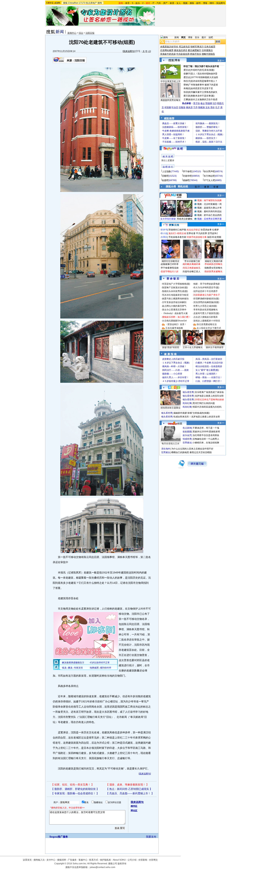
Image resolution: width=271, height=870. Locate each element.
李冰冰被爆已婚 (192, 261)
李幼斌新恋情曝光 (213, 264)
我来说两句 (128, 51)
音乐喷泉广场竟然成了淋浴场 (209, 392)
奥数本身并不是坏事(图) (202, 95)
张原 (186, 92)
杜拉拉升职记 (193, 229)
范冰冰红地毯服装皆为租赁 (175, 295)
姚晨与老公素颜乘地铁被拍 (175, 298)
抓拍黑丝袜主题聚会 (170, 408)
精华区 (134, 806)
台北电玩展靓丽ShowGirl (174, 320)
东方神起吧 (209, 176)
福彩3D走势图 (214, 237)
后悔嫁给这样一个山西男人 (206, 439)
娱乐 (138, 3)
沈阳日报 (90, 33)
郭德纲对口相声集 (177, 229)
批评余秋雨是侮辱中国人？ (204, 81)
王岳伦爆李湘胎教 (174, 328)
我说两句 (220, 3)
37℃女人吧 (209, 180)
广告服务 (72, 860)
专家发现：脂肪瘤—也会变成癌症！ (75, 793)
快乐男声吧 (209, 171)
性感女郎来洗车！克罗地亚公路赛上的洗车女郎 (196, 416)
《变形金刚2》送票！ (176, 324)
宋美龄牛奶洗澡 (168, 54)
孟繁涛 (171, 160)
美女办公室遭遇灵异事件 (174, 309)
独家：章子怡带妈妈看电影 (206, 284)
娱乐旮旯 (187, 435)
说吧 (211, 37)
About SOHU (119, 860)
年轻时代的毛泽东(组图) (202, 70)
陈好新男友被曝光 (213, 271)
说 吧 (180, 148)
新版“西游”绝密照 (170, 347)
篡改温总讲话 (180, 50)
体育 (127, 3)
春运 (202, 103)
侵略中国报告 (208, 54)
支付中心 (50, 860)
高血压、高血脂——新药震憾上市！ (130, 793)
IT (153, 3)
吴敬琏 (182, 107)
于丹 (195, 107)
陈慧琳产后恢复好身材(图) (175, 287)
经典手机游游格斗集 (197, 237)
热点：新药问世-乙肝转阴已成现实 (129, 788)
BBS (212, 3)
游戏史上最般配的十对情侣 (206, 320)
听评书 (164, 229)
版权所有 (122, 863)
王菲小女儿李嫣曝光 (193, 347)
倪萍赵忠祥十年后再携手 (205, 291)
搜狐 (65, 3)
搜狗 (100, 3)
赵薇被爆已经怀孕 (169, 264)
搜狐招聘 (61, 860)
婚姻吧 (186, 180)
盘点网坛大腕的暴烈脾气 (174, 306)
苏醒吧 (165, 176)
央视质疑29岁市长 (169, 46)
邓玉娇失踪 (184, 46)
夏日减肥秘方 (194, 50)
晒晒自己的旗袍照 (180, 452)
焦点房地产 (91, 3)
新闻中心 (71, 33)
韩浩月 (187, 81)
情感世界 (187, 439)
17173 (82, 3)
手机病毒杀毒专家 (177, 237)
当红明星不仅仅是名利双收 (206, 435)
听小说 (164, 233)
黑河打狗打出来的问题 (204, 403)
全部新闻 (142, 860)
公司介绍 (132, 860)
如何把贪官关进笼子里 (202, 88)
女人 (178, 3)
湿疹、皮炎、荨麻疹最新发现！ (127, 784)
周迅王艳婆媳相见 (191, 268)
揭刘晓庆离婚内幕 (191, 264)
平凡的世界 (201, 233)
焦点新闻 (187, 428)
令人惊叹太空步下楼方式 (209, 328)
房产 (165, 3)
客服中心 (83, 860)
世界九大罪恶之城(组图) (205, 306)
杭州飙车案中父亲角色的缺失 (203, 92)
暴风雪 (189, 107)
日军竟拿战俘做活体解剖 (174, 302)
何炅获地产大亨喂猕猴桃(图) (176, 284)
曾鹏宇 (187, 73)
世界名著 (191, 233)
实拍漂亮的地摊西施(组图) (206, 302)
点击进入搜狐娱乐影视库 (205, 317)
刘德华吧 (187, 176)
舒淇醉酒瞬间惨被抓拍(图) (206, 298)
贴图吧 (165, 180)
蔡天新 (187, 95)
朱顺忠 (187, 88)
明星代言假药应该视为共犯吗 (207, 407)
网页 (183, 37)
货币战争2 (213, 233)
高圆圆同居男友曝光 (170, 100)
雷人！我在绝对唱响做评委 (204, 73)
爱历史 (187, 70)
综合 (81, 33)
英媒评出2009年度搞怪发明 (206, 431)
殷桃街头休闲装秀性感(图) (175, 291)
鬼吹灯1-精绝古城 (177, 233)
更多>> (220, 60)
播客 (192, 3)
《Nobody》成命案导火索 (175, 313)
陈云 (163, 160)
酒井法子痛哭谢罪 (214, 347)
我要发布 (151, 836)
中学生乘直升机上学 (170, 81)
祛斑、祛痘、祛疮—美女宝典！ (72, 784)
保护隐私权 (105, 860)
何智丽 (167, 107)
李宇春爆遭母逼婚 (169, 268)
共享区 (164, 237)
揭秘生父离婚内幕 (214, 261)
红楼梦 (215, 229)
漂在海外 (165, 448)
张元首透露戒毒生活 (207, 324)
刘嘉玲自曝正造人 (191, 271)
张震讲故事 (206, 229)
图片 (204, 37)
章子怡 (196, 103)
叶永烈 (175, 107)
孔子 (217, 107)
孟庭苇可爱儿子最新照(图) (206, 313)
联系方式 (93, 860)
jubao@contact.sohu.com (102, 867)
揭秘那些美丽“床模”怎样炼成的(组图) (191, 413)
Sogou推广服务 (58, 836)
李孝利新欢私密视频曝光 (205, 309)
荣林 (186, 84)
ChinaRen (73, 3)
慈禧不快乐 (195, 54)
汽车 (159, 3)
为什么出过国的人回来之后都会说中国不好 (192, 448)
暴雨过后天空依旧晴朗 (201, 452)
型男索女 (187, 442)
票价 (212, 107)
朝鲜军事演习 (197, 46)
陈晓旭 (201, 107)
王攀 (186, 99)
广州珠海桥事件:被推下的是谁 (203, 84)
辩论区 (134, 810)
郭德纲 (208, 103)
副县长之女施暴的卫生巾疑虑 (203, 99)
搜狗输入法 (39, 860)
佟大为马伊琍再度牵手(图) (206, 287)
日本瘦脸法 (207, 50)
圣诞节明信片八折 (169, 271)
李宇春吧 (187, 171)
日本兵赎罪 (209, 46)
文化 (207, 107)
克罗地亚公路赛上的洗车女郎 (209, 396)
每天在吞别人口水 (170, 443)
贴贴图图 (187, 431)
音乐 (197, 37)
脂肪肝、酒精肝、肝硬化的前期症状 (75, 788)
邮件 (198, 3)
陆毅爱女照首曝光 (213, 268)
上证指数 (166, 171)
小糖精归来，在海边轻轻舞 (206, 442)
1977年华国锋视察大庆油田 (204, 77)
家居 (172, 3)
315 (214, 103)
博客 (205, 3)
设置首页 (27, 860)
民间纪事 (187, 403)
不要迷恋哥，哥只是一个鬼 (206, 428)
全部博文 (153, 860)
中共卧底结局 (183, 54)
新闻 (176, 37)
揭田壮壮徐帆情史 (170, 261)
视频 (185, 3)
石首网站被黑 (166, 50)
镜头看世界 (188, 392)
